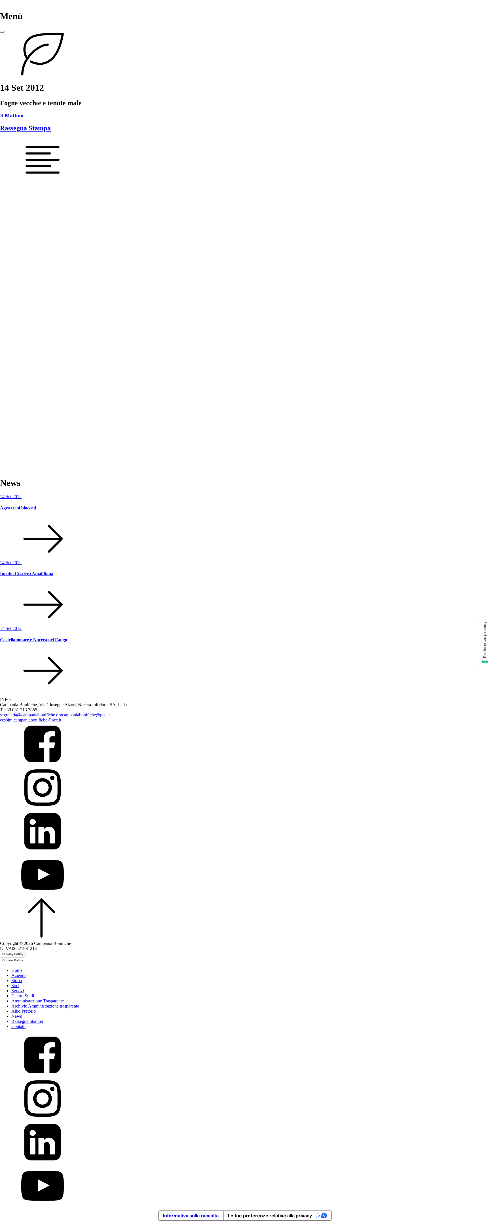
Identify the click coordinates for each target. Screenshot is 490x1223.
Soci (15, 985)
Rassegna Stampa (25, 128)
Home (16, 970)
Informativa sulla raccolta (191, 1215)
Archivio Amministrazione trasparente (45, 1006)
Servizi (17, 990)
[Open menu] (2, 32)
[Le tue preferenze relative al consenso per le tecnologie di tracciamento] (484, 642)
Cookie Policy (12, 960)
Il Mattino (12, 116)
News (16, 1016)
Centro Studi (22, 995)
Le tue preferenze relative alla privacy (270, 1215)
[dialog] (245, 1088)
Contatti (18, 1026)
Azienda (18, 975)
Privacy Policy (12, 954)
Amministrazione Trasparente (37, 1000)
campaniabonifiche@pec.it (86, 714)
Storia (16, 980)
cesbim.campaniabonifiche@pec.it (30, 720)
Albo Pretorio (23, 1011)
